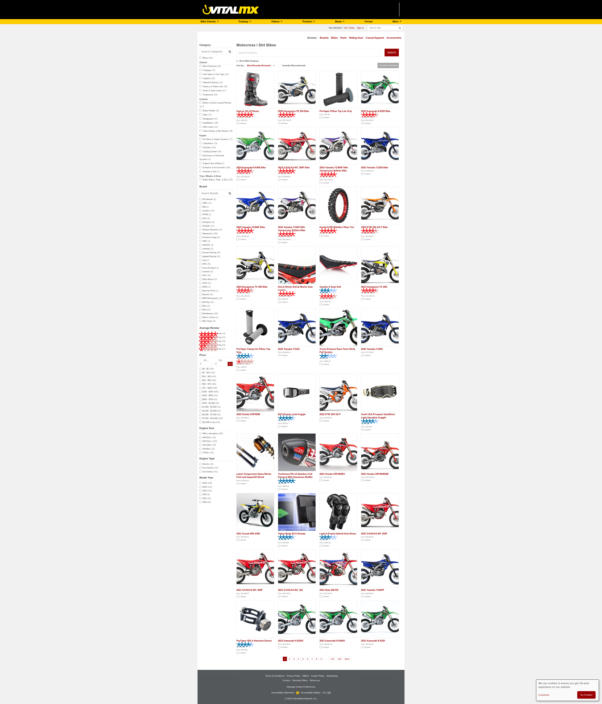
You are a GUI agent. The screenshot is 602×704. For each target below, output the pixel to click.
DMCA (305, 676)
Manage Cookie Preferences (301, 687)
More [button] (396, 21)
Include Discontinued (293, 65)
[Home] (231, 9)
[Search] (400, 28)
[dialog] (567, 690)
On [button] (324, 692)
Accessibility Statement (282, 692)
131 (333, 658)
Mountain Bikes (300, 680)
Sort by (239, 65)
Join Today (349, 27)
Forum (368, 21)
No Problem (586, 695)
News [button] (338, 21)
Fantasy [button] (244, 21)
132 (340, 658)
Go (230, 364)
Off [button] (329, 692)
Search (391, 52)
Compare (242, 123)
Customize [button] (543, 695)
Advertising (332, 676)
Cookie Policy (317, 676)
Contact (286, 680)
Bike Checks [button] (208, 21)
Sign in (360, 27)
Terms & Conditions (275, 676)
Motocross (315, 680)
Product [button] (308, 21)
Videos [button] (275, 21)
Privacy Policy (293, 676)
